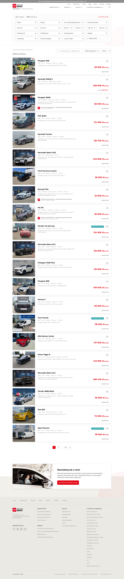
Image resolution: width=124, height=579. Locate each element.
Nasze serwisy (41, 534)
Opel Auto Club (91, 531)
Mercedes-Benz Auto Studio (95, 537)
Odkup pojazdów (67, 520)
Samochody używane (43, 517)
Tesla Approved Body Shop (45, 537)
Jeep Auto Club (91, 528)
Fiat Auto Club (91, 520)
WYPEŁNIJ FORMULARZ (68, 482)
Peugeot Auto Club (92, 534)
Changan (89, 546)
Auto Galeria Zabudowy (69, 526)
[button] (33, 66)
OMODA (89, 557)
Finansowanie (66, 511)
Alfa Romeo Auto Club (93, 514)
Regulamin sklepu (73, 574)
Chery (88, 551)
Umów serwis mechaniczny (45, 528)
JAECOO (89, 554)
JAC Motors (90, 549)
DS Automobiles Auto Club (95, 517)
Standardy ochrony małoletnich (89, 574)
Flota (63, 523)
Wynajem (65, 517)
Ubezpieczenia (66, 514)
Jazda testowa (41, 520)
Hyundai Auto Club (92, 526)
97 (65, 447)
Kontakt (102, 4)
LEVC (88, 563)
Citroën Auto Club (92, 523)
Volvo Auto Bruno (92, 511)
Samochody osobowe (43, 511)
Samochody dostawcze (44, 514)
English (109, 4)
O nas (69, 4)
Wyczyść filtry (103, 17)
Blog (90, 4)
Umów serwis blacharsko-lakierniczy (48, 531)
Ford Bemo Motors (92, 540)
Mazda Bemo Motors (93, 543)
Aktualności (76, 4)
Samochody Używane (93, 566)
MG (88, 560)
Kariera (84, 4)
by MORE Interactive (106, 574)
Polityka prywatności (60, 574)
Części (95, 4)
